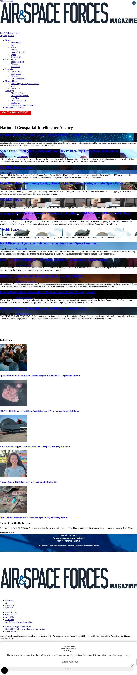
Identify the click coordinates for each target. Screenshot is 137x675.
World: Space (9, 229)
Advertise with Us (18, 100)
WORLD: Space (11, 199)
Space (13, 47)
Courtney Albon (25, 140)
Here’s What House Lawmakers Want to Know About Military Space (47, 292)
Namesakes (15, 88)
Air (12, 45)
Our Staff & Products (20, 95)
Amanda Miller (22, 219)
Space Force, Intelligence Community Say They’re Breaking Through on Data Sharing (59, 151)
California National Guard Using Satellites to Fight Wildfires (42, 276)
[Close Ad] (132, 665)
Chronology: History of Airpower (25, 83)
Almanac (14, 76)
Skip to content (6, 1)
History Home (11, 81)
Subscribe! (15, 66)
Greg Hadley (22, 156)
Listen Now (69, 550)
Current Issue (16, 71)
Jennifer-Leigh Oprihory (26, 281)
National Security (18, 52)
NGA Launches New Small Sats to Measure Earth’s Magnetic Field (46, 134)
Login (10, 33)
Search (17, 33)
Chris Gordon (22, 189)
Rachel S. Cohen (23, 298)
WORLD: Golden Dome (16, 167)
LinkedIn (9, 608)
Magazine (9, 69)
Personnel (15, 50)
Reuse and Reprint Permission (23, 105)
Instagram (9, 605)
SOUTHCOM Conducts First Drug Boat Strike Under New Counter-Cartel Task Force (39, 411)
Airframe (14, 64)
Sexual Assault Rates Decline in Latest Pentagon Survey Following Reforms (34, 517)
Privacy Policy (11, 631)
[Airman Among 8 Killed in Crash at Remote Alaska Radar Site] (13, 476)
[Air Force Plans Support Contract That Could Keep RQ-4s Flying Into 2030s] (13, 441)
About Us (9, 91)
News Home (16, 42)
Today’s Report (17, 62)
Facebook (9, 600)
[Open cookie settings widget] (4, 670)
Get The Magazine (18, 79)
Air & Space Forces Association (18, 622)
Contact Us (15, 103)
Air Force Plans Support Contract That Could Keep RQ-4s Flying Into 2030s (35, 446)
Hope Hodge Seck (24, 265)
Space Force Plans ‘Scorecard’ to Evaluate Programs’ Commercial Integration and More (40, 375)
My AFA (3, 35)
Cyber (13, 54)
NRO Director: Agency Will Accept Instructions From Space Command (49, 243)
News (7, 40)
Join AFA (4, 33)
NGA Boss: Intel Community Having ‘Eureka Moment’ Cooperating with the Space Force (61, 183)
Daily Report (10, 59)
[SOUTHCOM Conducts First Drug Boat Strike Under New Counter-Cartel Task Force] (13, 405)
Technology (16, 57)
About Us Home (18, 93)
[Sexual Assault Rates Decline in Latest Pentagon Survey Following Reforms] (13, 512)
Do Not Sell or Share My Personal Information (25, 629)
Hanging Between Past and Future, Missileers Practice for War (43, 308)
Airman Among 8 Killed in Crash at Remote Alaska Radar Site (28, 482)
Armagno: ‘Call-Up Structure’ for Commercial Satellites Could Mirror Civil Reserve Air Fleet (65, 213)
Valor (13, 86)
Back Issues (16, 74)
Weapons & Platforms (14, 108)
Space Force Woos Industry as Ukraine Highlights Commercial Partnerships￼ (54, 259)
